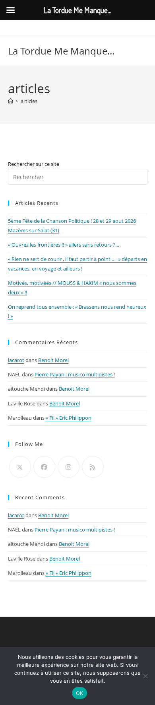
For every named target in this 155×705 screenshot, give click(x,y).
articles (29, 101)
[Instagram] (68, 467)
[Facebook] (44, 467)
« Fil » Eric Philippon (68, 417)
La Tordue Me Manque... (61, 50)
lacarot (16, 360)
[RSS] (93, 467)
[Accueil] (10, 101)
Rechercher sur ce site (33, 163)
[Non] (145, 676)
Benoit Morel (53, 360)
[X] (20, 467)
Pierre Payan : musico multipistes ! (75, 374)
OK (79, 693)
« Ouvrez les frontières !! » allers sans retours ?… (63, 244)
